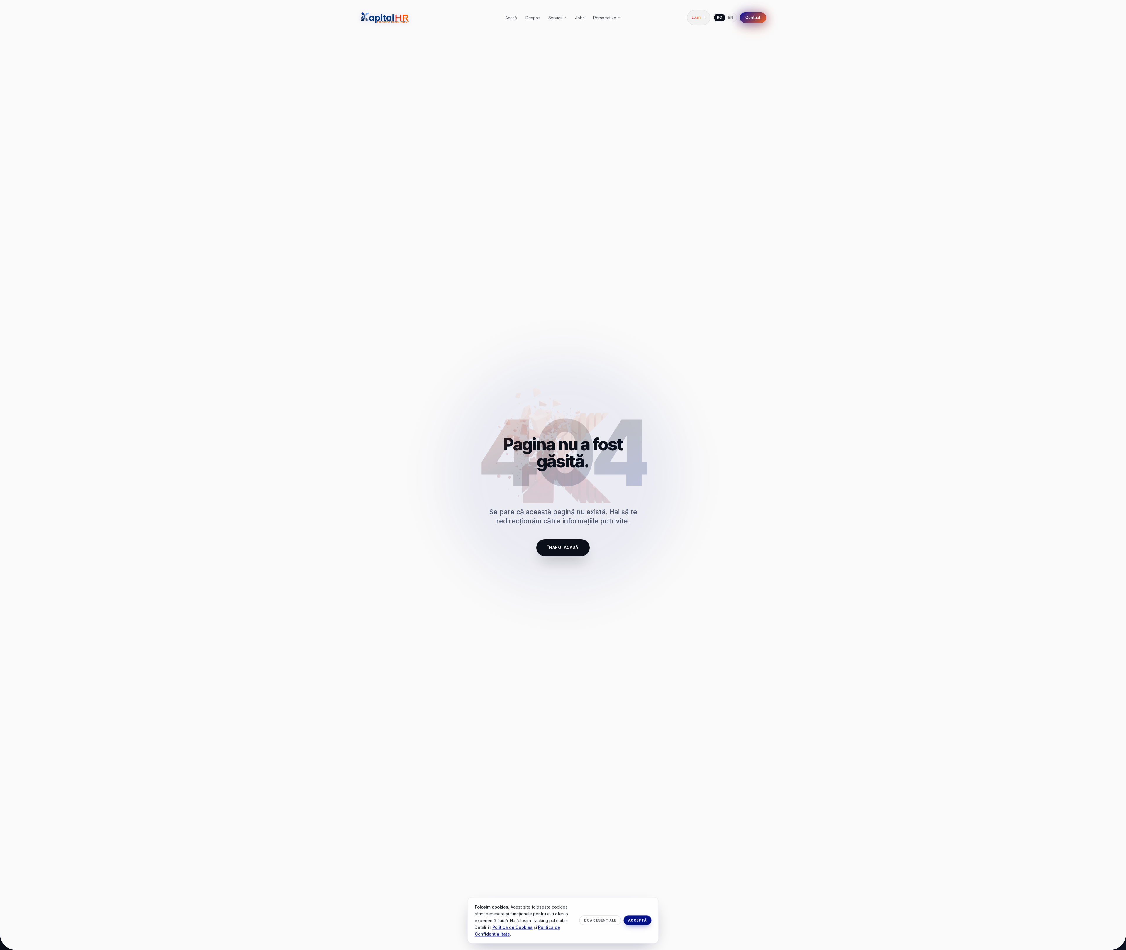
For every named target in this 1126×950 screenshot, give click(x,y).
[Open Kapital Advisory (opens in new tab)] (698, 17)
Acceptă (637, 920)
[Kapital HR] (385, 17)
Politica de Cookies (512, 926)
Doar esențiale (600, 920)
